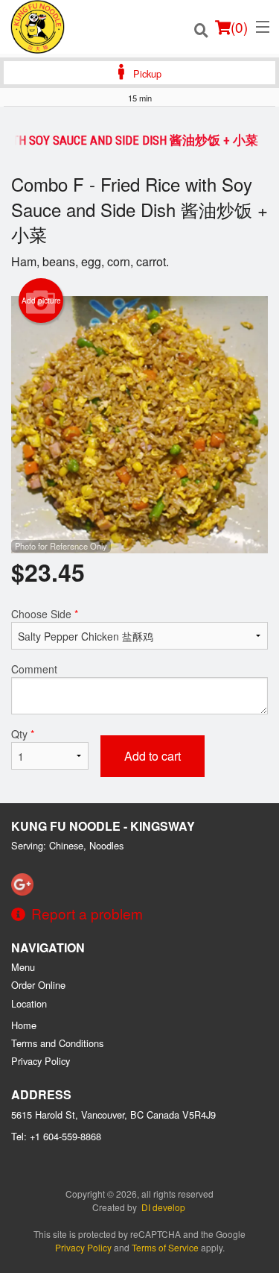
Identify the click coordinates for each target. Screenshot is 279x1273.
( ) (239, 26)
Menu (23, 967)
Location (29, 1003)
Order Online (38, 985)
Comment (34, 668)
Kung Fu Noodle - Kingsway (103, 825)
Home (23, 1025)
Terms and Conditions (57, 1043)
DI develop (163, 1207)
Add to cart (152, 755)
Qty (22, 733)
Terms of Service (165, 1247)
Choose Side (44, 613)
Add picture (41, 300)
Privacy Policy (40, 1061)
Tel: (56, 1136)
